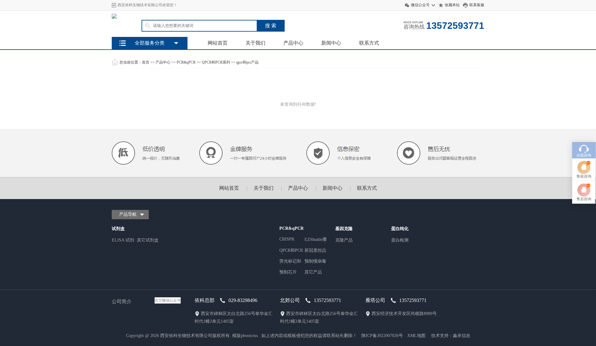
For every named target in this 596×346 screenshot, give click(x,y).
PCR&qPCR (186, 62)
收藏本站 (452, 5)
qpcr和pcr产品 (247, 62)
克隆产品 (344, 240)
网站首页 (218, 43)
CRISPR (286, 239)
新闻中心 (331, 43)
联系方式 (369, 43)
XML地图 (416, 335)
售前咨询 (583, 176)
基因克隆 (344, 228)
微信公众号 (420, 5)
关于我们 (255, 43)
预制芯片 (288, 272)
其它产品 (313, 272)
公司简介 (122, 301)
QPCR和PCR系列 (216, 62)
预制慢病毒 (315, 261)
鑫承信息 (461, 335)
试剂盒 (118, 228)
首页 (145, 62)
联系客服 (476, 5)
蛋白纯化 (400, 228)
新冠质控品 (315, 250)
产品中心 (293, 43)
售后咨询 (583, 199)
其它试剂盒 (148, 240)
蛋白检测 (400, 240)
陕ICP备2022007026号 (382, 335)
